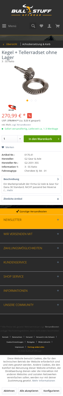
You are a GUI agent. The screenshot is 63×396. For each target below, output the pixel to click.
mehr (9, 190)
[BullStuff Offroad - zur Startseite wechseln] (31, 11)
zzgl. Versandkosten (21, 124)
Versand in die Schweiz (45, 337)
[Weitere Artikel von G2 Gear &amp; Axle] (12, 107)
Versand (29, 337)
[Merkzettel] (41, 26)
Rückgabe (31, 342)
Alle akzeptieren (29, 390)
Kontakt (5, 337)
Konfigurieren (51, 390)
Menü (12, 26)
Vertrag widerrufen (36, 347)
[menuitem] (9, 26)
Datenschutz (17, 337)
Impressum (19, 347)
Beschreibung (11, 179)
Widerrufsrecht (44, 342)
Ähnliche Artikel (13, 198)
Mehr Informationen (43, 380)
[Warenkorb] (57, 26)
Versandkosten (52, 326)
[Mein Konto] (49, 26)
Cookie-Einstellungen (15, 342)
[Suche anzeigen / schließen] (33, 26)
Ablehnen (9, 390)
